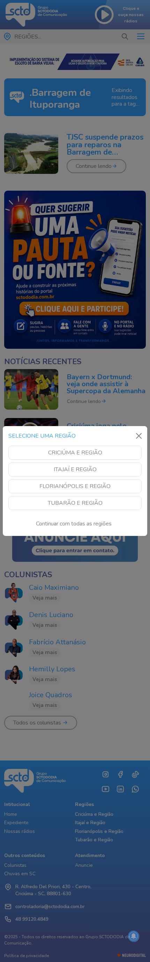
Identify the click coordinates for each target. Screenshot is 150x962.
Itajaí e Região (75, 469)
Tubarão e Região (75, 503)
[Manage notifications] (133, 936)
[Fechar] (138, 435)
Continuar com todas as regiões (74, 524)
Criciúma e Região (75, 453)
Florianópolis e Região (75, 486)
